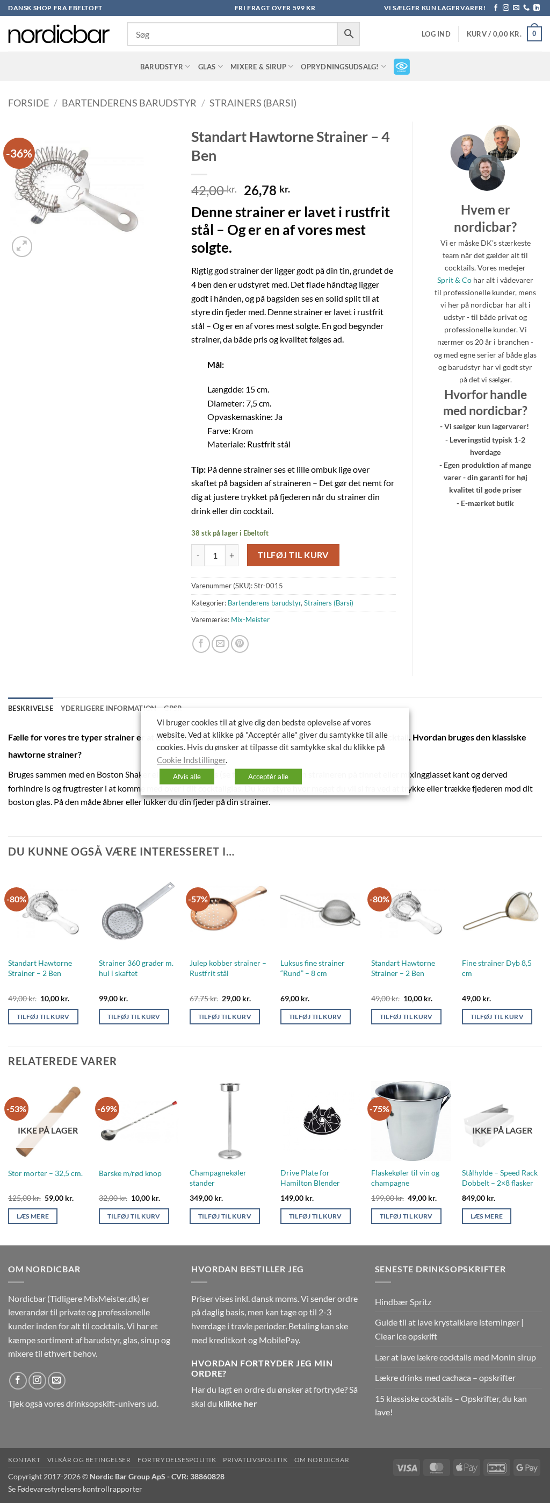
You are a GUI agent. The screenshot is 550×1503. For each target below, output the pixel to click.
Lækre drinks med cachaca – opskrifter (445, 1377)
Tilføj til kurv (293, 555)
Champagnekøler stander (218, 1177)
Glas (207, 66)
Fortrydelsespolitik (177, 1460)
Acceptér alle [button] (268, 776)
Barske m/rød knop (130, 1173)
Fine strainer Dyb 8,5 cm (497, 968)
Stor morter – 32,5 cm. (45, 1173)
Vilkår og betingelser (89, 1460)
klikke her (238, 1403)
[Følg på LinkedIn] (536, 8)
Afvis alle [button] (187, 776)
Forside (28, 103)
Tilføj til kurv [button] (43, 1016)
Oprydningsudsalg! (340, 66)
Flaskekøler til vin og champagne (405, 1177)
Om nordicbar (321, 1460)
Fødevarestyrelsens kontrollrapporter (79, 1488)
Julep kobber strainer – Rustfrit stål (228, 968)
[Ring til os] (526, 8)
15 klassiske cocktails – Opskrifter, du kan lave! (451, 1405)
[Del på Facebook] (201, 644)
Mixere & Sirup (258, 66)
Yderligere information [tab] (109, 708)
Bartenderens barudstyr (129, 103)
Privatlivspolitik (255, 1460)
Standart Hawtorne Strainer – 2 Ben (40, 968)
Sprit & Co (454, 279)
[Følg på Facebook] (496, 8)
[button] (436, 34)
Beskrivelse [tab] (30, 708)
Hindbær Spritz (403, 1302)
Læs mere (33, 1216)
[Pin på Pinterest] (240, 644)
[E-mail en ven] (220, 644)
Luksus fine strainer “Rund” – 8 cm (312, 968)
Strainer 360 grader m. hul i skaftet (136, 968)
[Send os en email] (516, 8)
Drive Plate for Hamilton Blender (310, 1177)
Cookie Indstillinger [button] (191, 759)
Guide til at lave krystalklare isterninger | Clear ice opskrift (449, 1329)
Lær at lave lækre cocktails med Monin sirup (455, 1357)
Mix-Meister (250, 619)
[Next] (541, 957)
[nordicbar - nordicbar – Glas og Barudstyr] (59, 34)
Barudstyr (161, 66)
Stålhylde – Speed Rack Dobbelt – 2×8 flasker (500, 1177)
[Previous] (9, 957)
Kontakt (24, 1460)
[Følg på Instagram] (506, 8)
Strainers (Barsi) (252, 103)
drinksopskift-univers (106, 1403)
